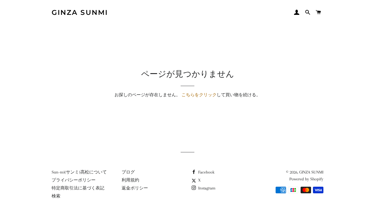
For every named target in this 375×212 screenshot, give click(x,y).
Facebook (205, 172)
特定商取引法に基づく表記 (78, 188)
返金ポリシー (135, 188)
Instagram (206, 188)
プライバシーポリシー (74, 180)
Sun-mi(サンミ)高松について (79, 172)
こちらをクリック (199, 94)
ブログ (128, 172)
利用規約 (130, 180)
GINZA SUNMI (80, 12)
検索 (56, 196)
